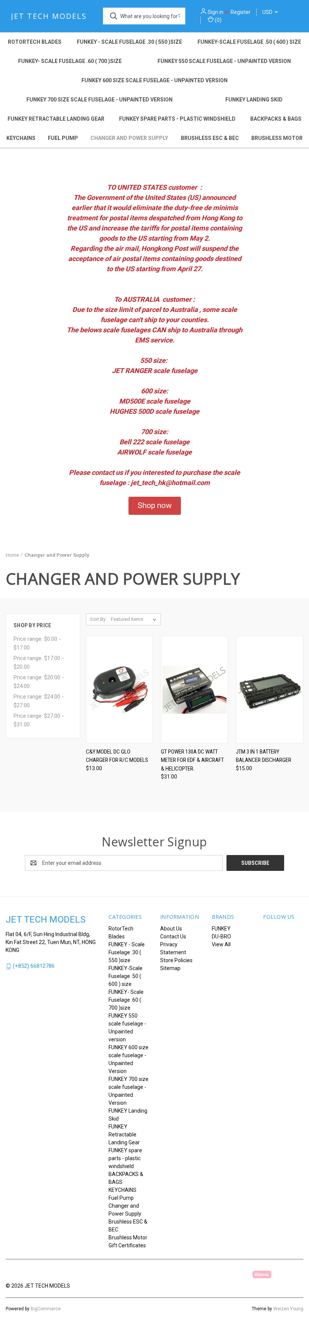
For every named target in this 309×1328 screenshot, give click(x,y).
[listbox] (135, 619)
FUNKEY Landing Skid (254, 100)
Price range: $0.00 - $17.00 (37, 643)
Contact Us (173, 936)
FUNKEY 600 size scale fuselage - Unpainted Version (154, 80)
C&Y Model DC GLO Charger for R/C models (117, 756)
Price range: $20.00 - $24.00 (39, 681)
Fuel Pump (63, 138)
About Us (171, 929)
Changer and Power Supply (129, 138)
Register (241, 12)
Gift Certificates (127, 1245)
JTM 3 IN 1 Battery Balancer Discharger (263, 756)
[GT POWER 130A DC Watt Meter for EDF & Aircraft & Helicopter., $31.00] (194, 689)
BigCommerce (46, 1308)
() (218, 20)
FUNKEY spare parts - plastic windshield (177, 119)
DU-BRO (221, 936)
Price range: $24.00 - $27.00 (39, 701)
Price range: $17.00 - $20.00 (39, 662)
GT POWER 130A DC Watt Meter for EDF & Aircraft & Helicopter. (192, 760)
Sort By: (98, 619)
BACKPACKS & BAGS (275, 119)
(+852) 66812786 (34, 966)
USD (268, 12)
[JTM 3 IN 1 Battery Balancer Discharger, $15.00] (269, 689)
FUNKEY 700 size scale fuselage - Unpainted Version (99, 100)
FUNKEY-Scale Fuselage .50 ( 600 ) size (249, 42)
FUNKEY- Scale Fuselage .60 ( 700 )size (70, 61)
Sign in (215, 12)
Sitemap (170, 968)
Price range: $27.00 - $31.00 (39, 720)
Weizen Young (288, 1308)
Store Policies (176, 960)
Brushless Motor (277, 138)
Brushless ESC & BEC (210, 138)
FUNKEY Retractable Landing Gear (56, 119)
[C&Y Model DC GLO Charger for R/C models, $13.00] (119, 689)
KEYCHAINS (20, 138)
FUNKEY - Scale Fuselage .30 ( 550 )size (129, 42)
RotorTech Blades (34, 42)
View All (221, 944)
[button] (154, 506)
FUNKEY (221, 929)
